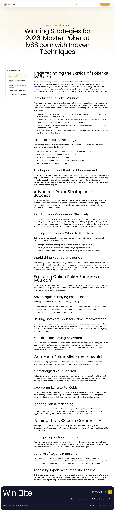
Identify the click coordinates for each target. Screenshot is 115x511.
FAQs (86, 499)
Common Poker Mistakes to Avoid (18, 90)
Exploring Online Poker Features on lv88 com (18, 86)
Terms (105, 505)
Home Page (71, 499)
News (80, 499)
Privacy (99, 505)
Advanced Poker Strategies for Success (17, 80)
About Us (92, 505)
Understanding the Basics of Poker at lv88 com (16, 75)
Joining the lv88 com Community (18, 94)
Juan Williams (65, 25)
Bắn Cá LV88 (49, 477)
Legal (110, 505)
